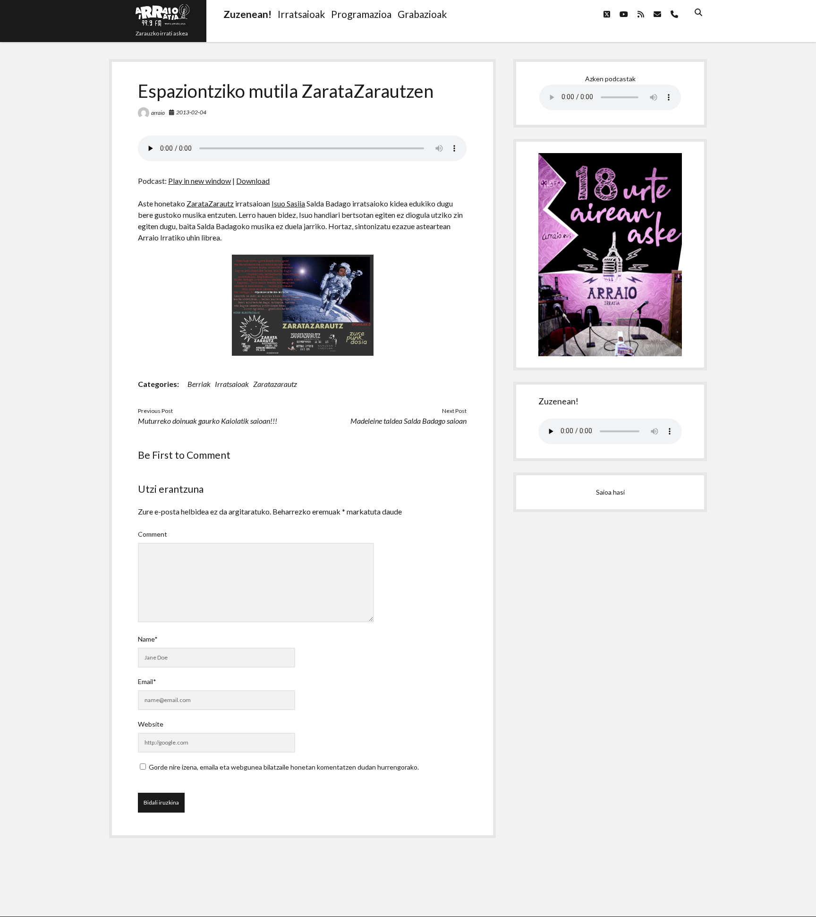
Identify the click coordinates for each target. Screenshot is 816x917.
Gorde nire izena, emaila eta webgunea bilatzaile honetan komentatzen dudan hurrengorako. (284, 767)
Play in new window (199, 180)
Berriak (199, 383)
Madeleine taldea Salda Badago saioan (408, 420)
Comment (152, 534)
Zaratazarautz (275, 383)
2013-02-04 (191, 112)
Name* (148, 639)
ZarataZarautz (210, 203)
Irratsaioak (232, 383)
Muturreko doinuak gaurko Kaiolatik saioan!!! (207, 420)
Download (253, 180)
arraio (158, 112)
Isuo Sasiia (288, 203)
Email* (147, 681)
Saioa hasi (610, 492)
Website (150, 724)
